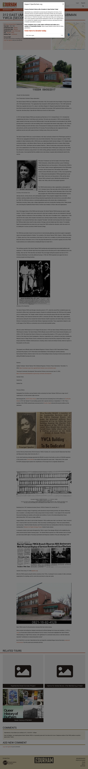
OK (62, 35)
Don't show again (30, 35)
